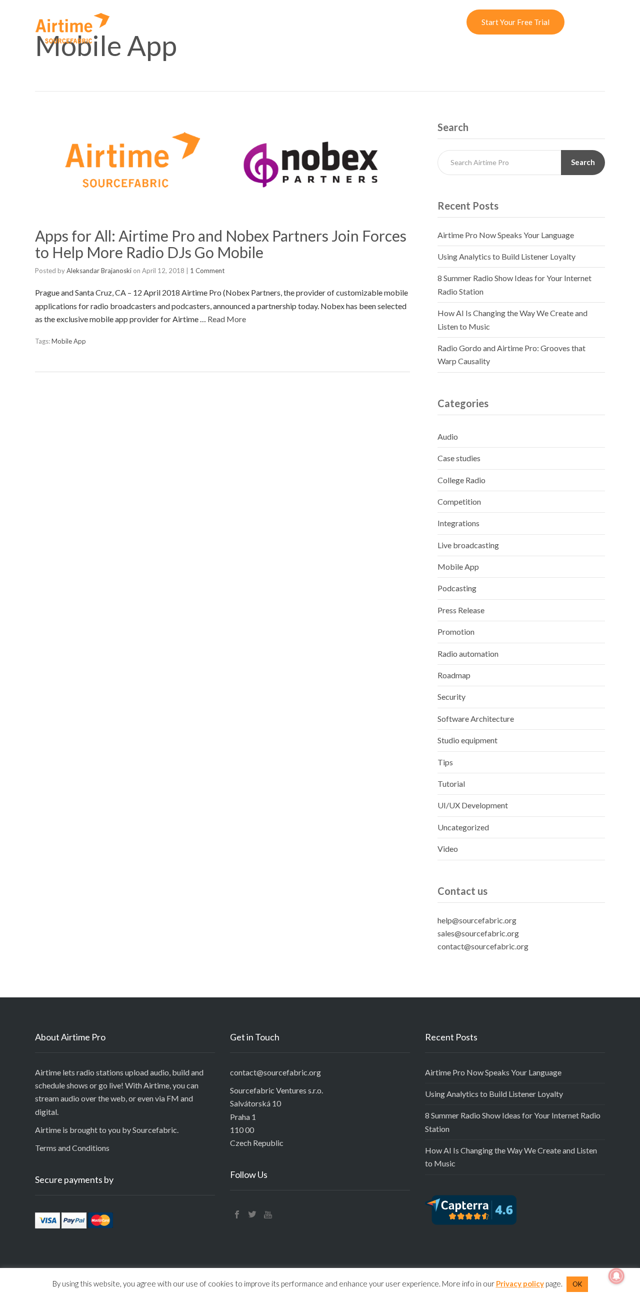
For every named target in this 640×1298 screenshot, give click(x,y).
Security (452, 696)
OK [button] (577, 1284)
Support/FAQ (356, 22)
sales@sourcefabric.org (478, 933)
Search (583, 162)
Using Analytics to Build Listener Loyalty (507, 256)
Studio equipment (468, 740)
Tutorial (451, 783)
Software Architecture (476, 718)
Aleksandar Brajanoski (99, 271)
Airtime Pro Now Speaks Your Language (506, 235)
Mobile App (69, 341)
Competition (459, 501)
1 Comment (207, 271)
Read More (227, 319)
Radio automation (468, 653)
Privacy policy (520, 1283)
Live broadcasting (468, 545)
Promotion (456, 631)
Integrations (459, 523)
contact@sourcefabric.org (483, 946)
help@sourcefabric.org (477, 920)
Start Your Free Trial (516, 22)
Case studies (459, 458)
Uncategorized (463, 827)
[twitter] (253, 1214)
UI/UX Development (473, 805)
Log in (448, 22)
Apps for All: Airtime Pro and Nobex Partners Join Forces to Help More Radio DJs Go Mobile (220, 244)
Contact (408, 22)
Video (448, 848)
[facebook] (237, 1214)
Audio (448, 436)
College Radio (462, 480)
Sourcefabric (154, 1129)
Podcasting (457, 588)
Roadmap (454, 675)
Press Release (461, 610)
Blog (310, 22)
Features (231, 22)
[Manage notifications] (616, 1276)
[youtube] (268, 1214)
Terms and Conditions (72, 1147)
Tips (445, 762)
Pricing (274, 22)
